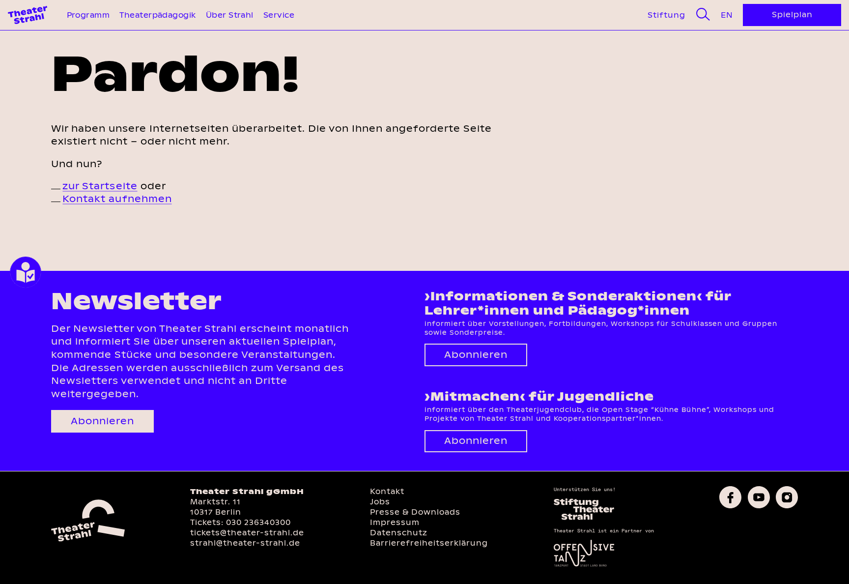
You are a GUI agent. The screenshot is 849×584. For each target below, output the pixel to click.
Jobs (380, 501)
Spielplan (792, 14)
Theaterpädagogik (157, 15)
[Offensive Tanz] (584, 565)
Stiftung (666, 15)
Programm (88, 15)
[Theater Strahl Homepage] (27, 15)
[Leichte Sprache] (25, 272)
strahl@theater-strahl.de (245, 543)
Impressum (395, 522)
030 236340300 (258, 522)
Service (278, 15)
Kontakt (387, 491)
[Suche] (703, 15)
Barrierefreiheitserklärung (429, 543)
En (727, 15)
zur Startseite (99, 186)
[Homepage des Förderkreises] (584, 519)
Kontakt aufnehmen (116, 199)
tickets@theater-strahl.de (247, 532)
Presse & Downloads (415, 512)
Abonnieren (102, 421)
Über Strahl (230, 15)
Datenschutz (398, 532)
